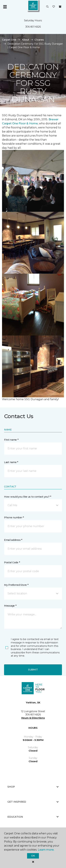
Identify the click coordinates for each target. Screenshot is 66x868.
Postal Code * (12, 562)
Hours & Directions (33, 717)
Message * (10, 606)
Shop (11, 786)
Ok (33, 855)
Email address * (13, 540)
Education (15, 816)
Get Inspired (16, 801)
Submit (33, 669)
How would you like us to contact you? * (27, 497)
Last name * (11, 462)
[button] (47, 6)
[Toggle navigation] (5, 7)
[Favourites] (53, 6)
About (25, 39)
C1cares (39, 39)
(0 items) (60, 6)
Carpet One (9, 39)
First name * (11, 440)
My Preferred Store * (16, 585)
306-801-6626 (33, 26)
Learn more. (46, 849)
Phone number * (14, 517)
